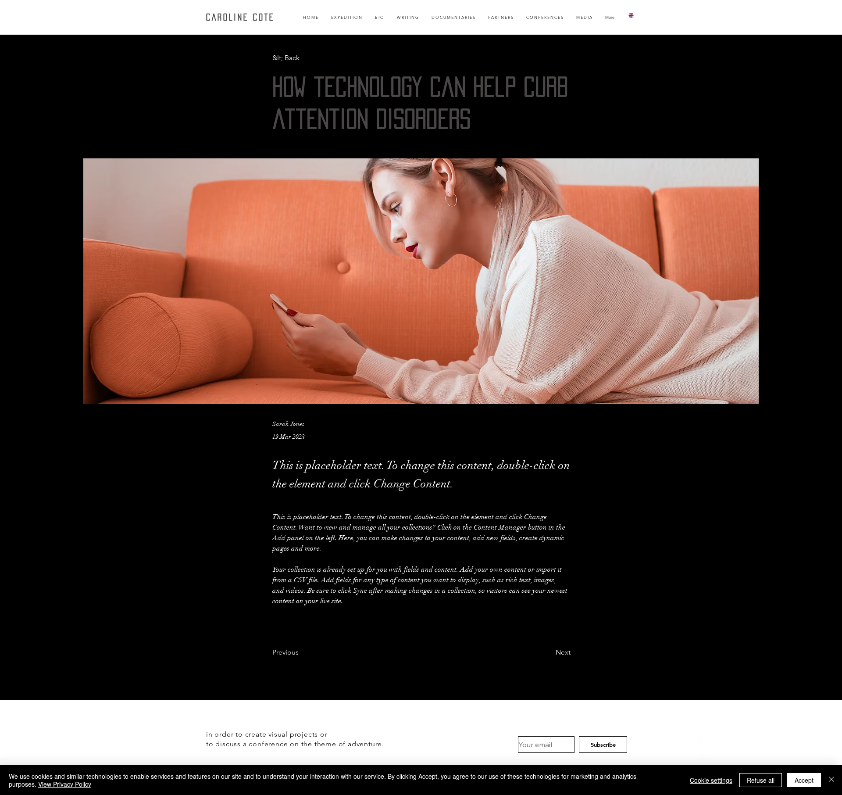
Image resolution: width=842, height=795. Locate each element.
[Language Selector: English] (636, 15)
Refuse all (760, 780)
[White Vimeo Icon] (702, 739)
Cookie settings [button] (711, 780)
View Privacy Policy (64, 784)
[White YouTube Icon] (702, 754)
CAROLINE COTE (240, 17)
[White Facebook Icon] (702, 724)
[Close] (831, 780)
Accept (804, 780)
